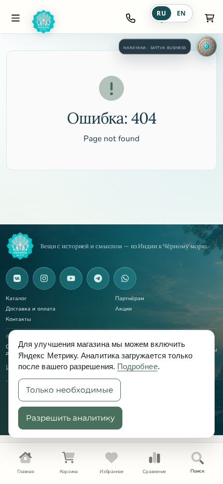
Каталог (16, 298)
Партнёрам (130, 298)
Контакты (19, 319)
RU (161, 13)
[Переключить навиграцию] (15, 18)
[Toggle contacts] (130, 18)
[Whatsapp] (125, 278)
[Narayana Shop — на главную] (20, 246)
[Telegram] (98, 278)
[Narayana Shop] (71, 21)
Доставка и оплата (30, 309)
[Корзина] (209, 18)
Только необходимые (69, 390)
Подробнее (137, 366)
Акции (123, 309)
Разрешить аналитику (70, 418)
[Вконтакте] (17, 278)
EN (181, 13)
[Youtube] (71, 278)
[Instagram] (44, 278)
